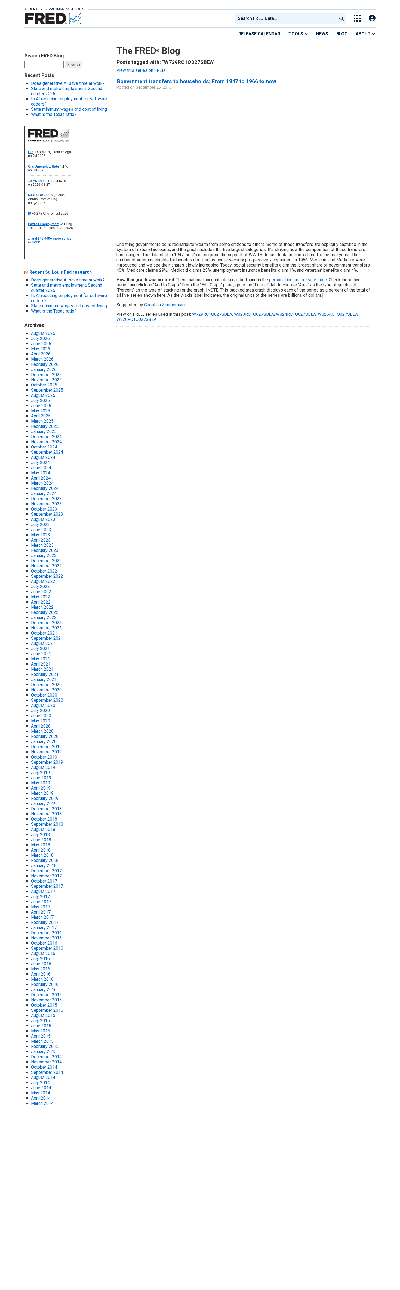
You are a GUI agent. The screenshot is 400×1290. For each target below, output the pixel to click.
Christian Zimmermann (165, 304)
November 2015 (46, 1000)
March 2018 (42, 855)
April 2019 (41, 788)
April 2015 (41, 1036)
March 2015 (42, 1041)
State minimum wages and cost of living (69, 109)
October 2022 (44, 571)
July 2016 (40, 958)
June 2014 (41, 1087)
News (322, 33)
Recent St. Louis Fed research (60, 272)
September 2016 (47, 948)
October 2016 (44, 943)
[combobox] (285, 18)
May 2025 (40, 410)
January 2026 (44, 369)
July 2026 (40, 338)
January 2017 (44, 927)
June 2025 (41, 405)
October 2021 (44, 633)
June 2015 (41, 1025)
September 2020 (47, 700)
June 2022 (41, 591)
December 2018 (46, 808)
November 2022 (46, 565)
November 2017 (46, 875)
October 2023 (44, 509)
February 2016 (45, 984)
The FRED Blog (148, 50)
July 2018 (40, 834)
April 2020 (41, 726)
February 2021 (45, 674)
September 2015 (47, 1010)
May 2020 (40, 720)
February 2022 (45, 612)
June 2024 (41, 467)
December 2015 (46, 994)
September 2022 (47, 576)
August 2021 (43, 643)
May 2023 (40, 534)
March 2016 (42, 979)
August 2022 (43, 581)
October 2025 (44, 385)
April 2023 (41, 540)
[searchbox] (287, 18)
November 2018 (46, 813)
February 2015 (45, 1046)
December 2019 (46, 746)
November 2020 (46, 689)
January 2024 (44, 493)
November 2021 (46, 627)
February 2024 (45, 488)
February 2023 (45, 550)
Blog (341, 33)
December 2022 (46, 560)
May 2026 (40, 348)
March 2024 (42, 483)
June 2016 (41, 963)
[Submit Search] (341, 18)
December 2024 (46, 436)
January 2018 (44, 865)
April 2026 (41, 354)
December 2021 (46, 622)
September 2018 (47, 824)
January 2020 (44, 741)
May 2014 (40, 1093)
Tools (296, 33)
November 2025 (46, 379)
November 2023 (46, 503)
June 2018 (41, 839)
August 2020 (43, 705)
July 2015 (40, 1020)
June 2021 (41, 653)
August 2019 (43, 767)
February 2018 (45, 860)
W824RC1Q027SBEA (296, 314)
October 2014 (44, 1067)
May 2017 (40, 907)
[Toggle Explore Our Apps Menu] (357, 18)
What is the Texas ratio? (53, 114)
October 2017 (44, 881)
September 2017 (47, 886)
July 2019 (40, 772)
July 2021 (40, 648)
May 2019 (40, 782)
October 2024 (44, 447)
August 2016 (43, 953)
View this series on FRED (140, 70)
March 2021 (42, 669)
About (364, 33)
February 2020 (45, 736)
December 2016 (46, 932)
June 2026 (41, 343)
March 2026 (42, 359)
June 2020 (41, 715)
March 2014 (42, 1103)
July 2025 (40, 400)
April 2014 (41, 1098)
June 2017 (41, 901)
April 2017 (41, 912)
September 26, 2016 (153, 87)
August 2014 (43, 1077)
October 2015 (44, 1005)
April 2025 (41, 416)
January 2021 (44, 679)
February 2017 (45, 922)
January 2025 (44, 431)
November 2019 (46, 751)
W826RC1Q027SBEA (136, 319)
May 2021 (40, 658)
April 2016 (41, 974)
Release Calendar (259, 33)
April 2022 (41, 602)
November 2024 (46, 441)
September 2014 (47, 1072)
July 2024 (40, 462)
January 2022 (44, 617)
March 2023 (42, 545)
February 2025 (45, 426)
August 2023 (43, 519)
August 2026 (43, 333)
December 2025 (46, 374)
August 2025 (43, 395)
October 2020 (44, 695)
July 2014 (40, 1082)
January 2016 (44, 989)
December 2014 (46, 1056)
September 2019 (47, 762)
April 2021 (41, 664)
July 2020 (40, 710)
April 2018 (41, 850)
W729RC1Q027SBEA (212, 314)
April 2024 (41, 478)
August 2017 (43, 891)
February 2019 (45, 798)
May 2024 (40, 472)
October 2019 (44, 757)
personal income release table (298, 279)
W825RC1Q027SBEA (338, 314)
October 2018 (44, 819)
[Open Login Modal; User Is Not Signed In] (372, 18)
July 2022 (40, 586)
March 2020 (42, 731)
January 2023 (44, 555)
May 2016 (40, 969)
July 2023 (40, 524)
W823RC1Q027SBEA (254, 314)
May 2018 (40, 844)
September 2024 (47, 452)
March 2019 (42, 793)
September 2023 (47, 514)
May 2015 (40, 1031)
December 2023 (46, 498)
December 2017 (46, 870)
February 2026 (45, 364)
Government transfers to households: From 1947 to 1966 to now (196, 81)
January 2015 (44, 1051)
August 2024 (43, 457)
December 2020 (46, 684)
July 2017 (40, 896)
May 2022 (40, 596)
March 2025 (42, 421)
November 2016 (46, 938)
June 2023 (41, 529)
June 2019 (41, 777)
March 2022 (42, 607)
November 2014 (46, 1062)
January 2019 (44, 803)
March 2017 (42, 917)
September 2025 (47, 390)
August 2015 (43, 1015)
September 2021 (47, 638)
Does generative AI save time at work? (68, 83)
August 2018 (43, 829)
